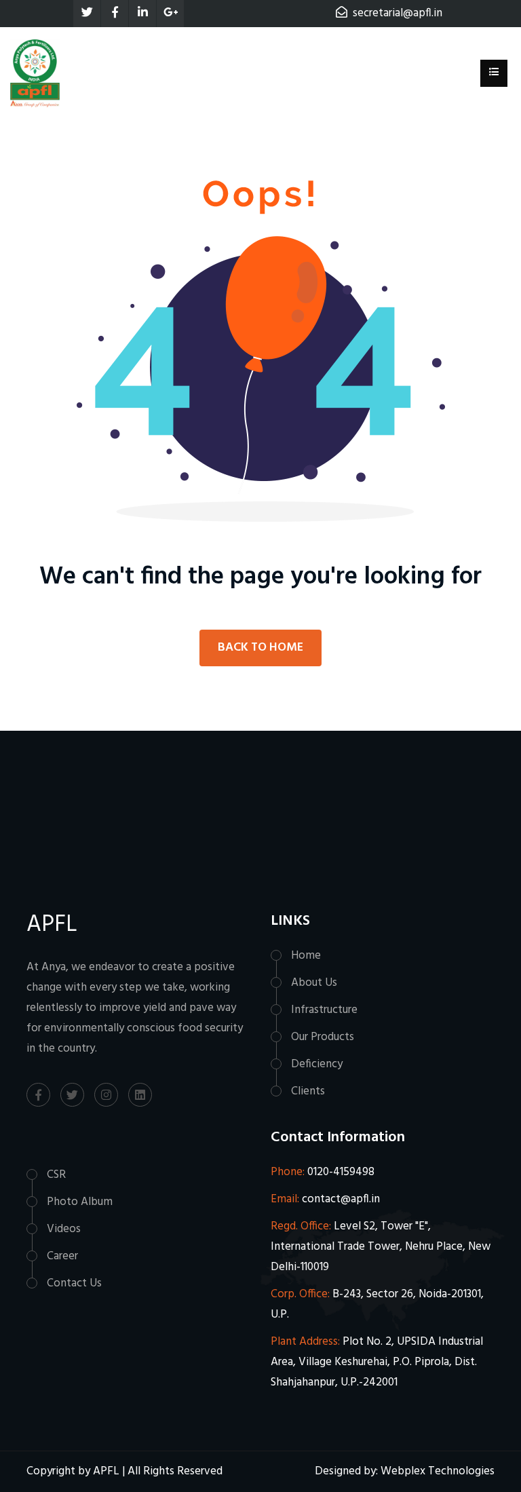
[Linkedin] (142, 13)
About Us (314, 983)
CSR (56, 1175)
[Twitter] (86, 13)
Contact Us (74, 1283)
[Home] (35, 73)
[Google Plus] (170, 13)
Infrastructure (324, 1010)
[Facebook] (114, 13)
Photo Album (80, 1202)
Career (62, 1256)
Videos (64, 1229)
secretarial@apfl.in (397, 13)
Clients (308, 1091)
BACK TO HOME (260, 647)
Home (306, 955)
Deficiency (317, 1064)
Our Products (322, 1037)
